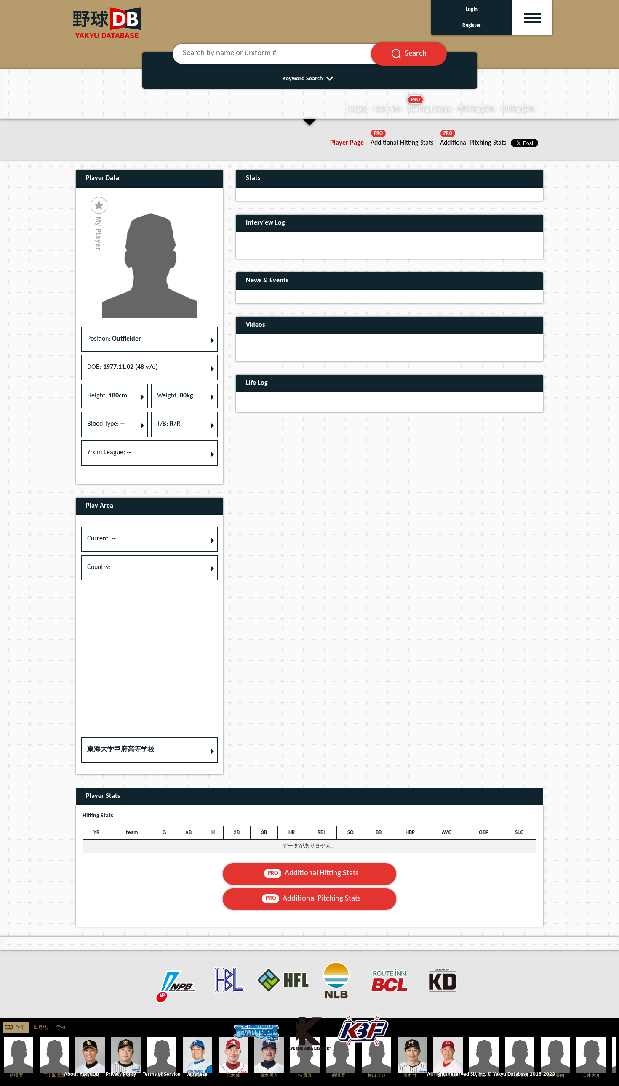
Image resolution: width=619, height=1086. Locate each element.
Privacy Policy (121, 1074)
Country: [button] (98, 567)
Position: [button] (114, 339)
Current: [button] (101, 538)
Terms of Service (161, 1074)
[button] (149, 750)
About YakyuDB (81, 1074)
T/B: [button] (168, 424)
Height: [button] (107, 395)
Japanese (197, 1074)
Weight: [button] (175, 395)
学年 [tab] (20, 1027)
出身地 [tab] (41, 1027)
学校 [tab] (61, 1027)
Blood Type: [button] (106, 424)
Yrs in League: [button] (109, 452)
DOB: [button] (122, 367)
